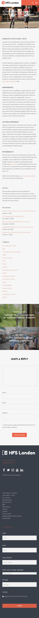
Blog (3, 249)
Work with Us (6, 507)
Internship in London (8, 279)
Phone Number (7, 557)
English (30, 18)
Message (6, 580)
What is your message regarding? (13, 570)
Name (4, 392)
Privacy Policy (6, 518)
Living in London (7, 288)
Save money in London (9, 294)
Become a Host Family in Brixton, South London (16, 232)
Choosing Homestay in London (11, 252)
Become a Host (6, 502)
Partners (5, 291)
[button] (36, 3)
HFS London (8, 18)
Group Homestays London (10, 21)
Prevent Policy (6, 514)
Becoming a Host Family (9, 246)
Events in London (7, 258)
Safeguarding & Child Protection (12, 516)
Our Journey (6, 497)
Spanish (4, 297)
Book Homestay (7, 500)
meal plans (14, 164)
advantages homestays (9, 81)
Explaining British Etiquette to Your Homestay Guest (17, 227)
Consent (5, 592)
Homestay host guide (8, 276)
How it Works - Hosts (8, 495)
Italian (4, 282)
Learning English (7, 285)
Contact (4, 511)
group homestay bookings (27, 176)
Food (3, 261)
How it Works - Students (9, 493)
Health (4, 273)
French (4, 264)
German (4, 267)
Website (5, 413)
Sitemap (18, 475)
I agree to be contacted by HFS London (15, 596)
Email (4, 402)
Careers (4, 509)
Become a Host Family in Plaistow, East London (16, 221)
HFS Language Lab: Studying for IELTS (13, 216)
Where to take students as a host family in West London (19, 211)
